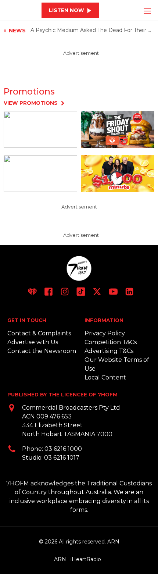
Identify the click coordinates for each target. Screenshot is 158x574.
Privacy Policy (105, 333)
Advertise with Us (32, 342)
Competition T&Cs (111, 342)
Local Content (105, 377)
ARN (60, 559)
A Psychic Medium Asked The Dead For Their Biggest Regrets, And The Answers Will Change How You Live (92, 30)
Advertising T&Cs (109, 350)
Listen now (66, 10)
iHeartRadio (86, 559)
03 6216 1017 (61, 457)
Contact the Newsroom (41, 350)
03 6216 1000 (63, 448)
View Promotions (31, 103)
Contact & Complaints (39, 333)
